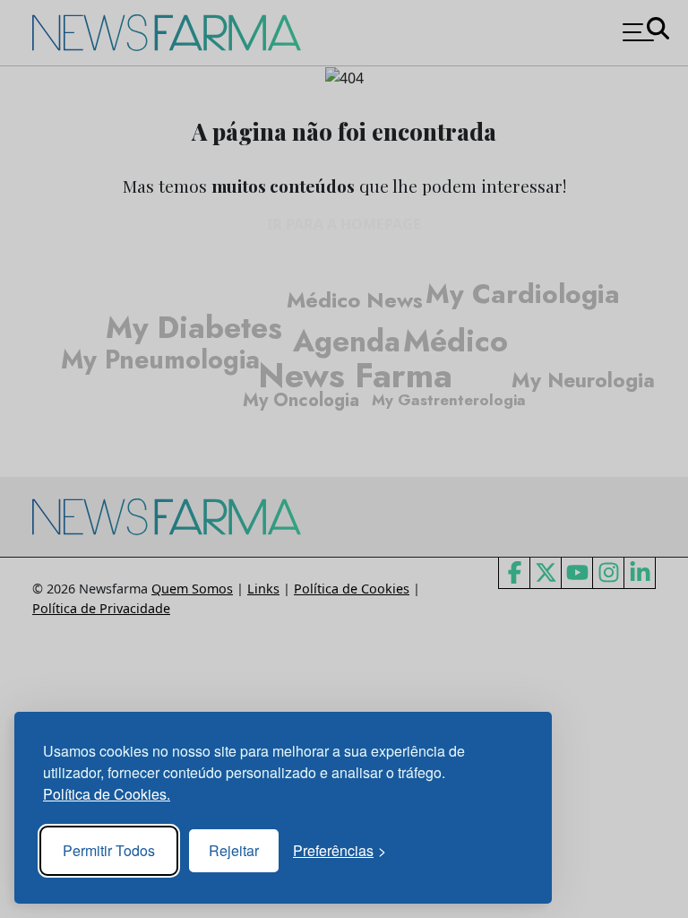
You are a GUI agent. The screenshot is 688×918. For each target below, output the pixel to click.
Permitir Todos (109, 850)
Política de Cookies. (106, 794)
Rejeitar (234, 850)
